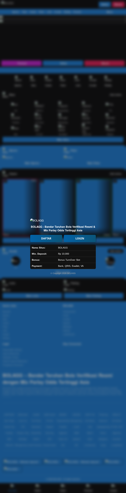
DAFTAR (46, 238)
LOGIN (79, 238)
